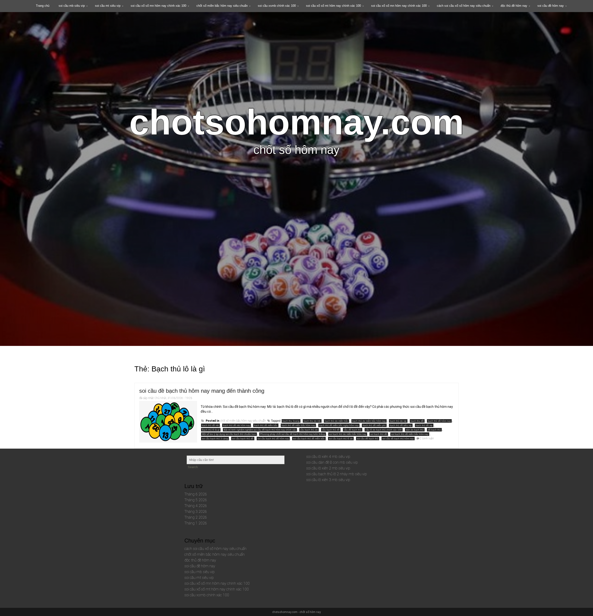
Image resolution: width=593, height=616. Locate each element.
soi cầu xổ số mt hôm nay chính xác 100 (333, 5)
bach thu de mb (312, 421)
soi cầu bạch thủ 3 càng (215, 438)
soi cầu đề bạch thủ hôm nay (398, 438)
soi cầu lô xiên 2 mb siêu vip (328, 468)
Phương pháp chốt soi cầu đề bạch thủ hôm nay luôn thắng (292, 434)
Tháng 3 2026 (195, 511)
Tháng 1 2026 (195, 523)
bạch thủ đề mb (210, 425)
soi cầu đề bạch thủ (367, 438)
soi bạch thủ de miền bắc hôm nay (347, 434)
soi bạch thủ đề (378, 434)
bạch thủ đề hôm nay (439, 421)
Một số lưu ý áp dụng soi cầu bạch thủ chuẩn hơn (229, 434)
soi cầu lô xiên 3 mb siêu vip (328, 480)
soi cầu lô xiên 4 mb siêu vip (328, 456)
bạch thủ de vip (398, 421)
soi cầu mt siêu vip (107, 5)
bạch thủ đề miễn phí (374, 425)
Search (193, 467)
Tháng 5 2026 (195, 500)
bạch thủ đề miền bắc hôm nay (298, 425)
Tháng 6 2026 (195, 494)
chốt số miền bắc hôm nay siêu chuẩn (222, 5)
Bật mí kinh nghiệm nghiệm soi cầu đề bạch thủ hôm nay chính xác (260, 429)
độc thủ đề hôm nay (514, 5)
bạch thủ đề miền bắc (266, 425)
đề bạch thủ (434, 429)
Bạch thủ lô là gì (211, 429)
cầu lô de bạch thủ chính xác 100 (384, 429)
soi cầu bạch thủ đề (242, 438)
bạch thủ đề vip (424, 425)
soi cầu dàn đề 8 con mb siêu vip (332, 462)
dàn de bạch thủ (415, 429)
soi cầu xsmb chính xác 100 (277, 5)
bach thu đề (417, 421)
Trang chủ (42, 5)
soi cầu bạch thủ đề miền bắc (309, 438)
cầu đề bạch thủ (352, 429)
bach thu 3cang (291, 421)
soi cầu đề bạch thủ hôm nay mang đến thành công (201, 391)
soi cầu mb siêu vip (72, 5)
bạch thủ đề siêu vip (401, 425)
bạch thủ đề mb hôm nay (236, 425)
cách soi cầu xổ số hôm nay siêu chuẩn (463, 5)
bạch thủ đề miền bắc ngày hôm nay (339, 425)
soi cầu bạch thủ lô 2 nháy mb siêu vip (336, 474)
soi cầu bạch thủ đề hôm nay (273, 438)
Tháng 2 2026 (195, 517)
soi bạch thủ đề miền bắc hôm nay (409, 434)
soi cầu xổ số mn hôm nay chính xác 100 (158, 5)
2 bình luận (427, 438)
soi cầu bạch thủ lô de (341, 438)
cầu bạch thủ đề (331, 429)
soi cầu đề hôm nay (550, 5)
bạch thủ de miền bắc (336, 421)
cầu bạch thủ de (309, 429)
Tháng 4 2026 (195, 506)
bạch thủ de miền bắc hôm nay (369, 421)
